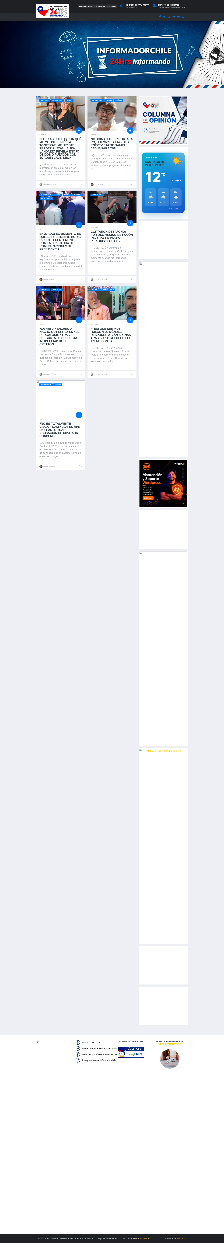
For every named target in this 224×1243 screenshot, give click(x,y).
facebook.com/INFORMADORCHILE (101, 1054)
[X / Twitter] (164, 16)
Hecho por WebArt (175, 209)
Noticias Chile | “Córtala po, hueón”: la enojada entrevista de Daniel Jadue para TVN (111, 143)
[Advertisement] (163, 240)
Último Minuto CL (145, 1239)
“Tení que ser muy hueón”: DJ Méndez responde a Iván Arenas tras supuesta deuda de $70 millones (111, 335)
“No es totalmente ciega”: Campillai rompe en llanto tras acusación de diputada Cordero (59, 430)
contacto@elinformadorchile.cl (173, 7)
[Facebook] (159, 16)
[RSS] (183, 16)
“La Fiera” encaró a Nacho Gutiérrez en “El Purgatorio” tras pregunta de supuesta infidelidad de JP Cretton (59, 336)
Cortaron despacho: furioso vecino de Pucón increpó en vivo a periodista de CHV (112, 236)
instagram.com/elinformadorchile (99, 1060)
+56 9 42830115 (131, 7)
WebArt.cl (181, 1239)
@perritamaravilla (169, 1044)
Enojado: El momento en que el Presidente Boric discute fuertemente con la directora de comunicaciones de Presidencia (60, 241)
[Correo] (178, 16)
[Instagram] (169, 16)
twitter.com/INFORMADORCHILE (99, 1048)
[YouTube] (173, 16)
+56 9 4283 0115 (91, 1042)
